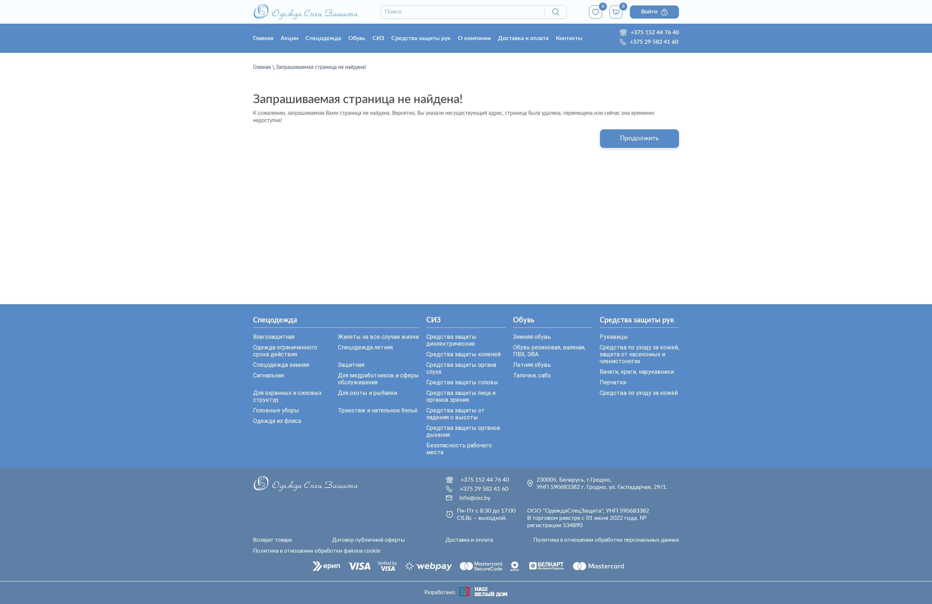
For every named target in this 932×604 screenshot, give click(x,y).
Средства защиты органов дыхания (463, 431)
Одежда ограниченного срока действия (285, 351)
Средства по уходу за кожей (639, 392)
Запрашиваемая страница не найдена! (321, 67)
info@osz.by (474, 498)
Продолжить (639, 138)
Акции (289, 38)
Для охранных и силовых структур (287, 396)
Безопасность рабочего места (459, 449)
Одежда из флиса (277, 420)
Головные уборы (276, 410)
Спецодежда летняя (365, 347)
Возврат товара (272, 540)
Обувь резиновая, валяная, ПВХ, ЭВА (549, 351)
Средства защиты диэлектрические (451, 340)
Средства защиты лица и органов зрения (460, 396)
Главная (263, 38)
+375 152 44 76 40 (655, 32)
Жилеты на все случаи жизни (378, 336)
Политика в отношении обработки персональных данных (606, 540)
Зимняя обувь (532, 336)
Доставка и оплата (523, 38)
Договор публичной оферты (368, 540)
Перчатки (613, 382)
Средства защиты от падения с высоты (455, 414)
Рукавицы (614, 336)
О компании (474, 38)
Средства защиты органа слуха (461, 368)
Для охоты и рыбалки (367, 392)
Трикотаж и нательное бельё (378, 410)
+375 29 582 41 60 (654, 42)
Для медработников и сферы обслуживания (378, 379)
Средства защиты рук (421, 38)
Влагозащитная (274, 336)
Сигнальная (268, 375)
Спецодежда (323, 38)
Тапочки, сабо (532, 375)
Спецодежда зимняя (281, 364)
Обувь (356, 38)
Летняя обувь (532, 364)
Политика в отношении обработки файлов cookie (316, 551)
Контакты (569, 38)
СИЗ (378, 38)
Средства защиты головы (462, 382)
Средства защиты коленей (463, 354)
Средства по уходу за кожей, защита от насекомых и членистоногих (639, 354)
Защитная (351, 364)
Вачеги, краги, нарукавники (637, 371)
